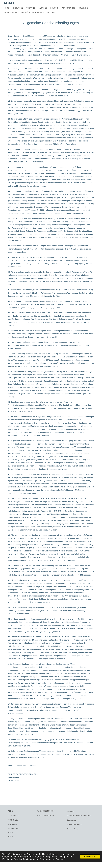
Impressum (71, 811)
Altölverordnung (72, 829)
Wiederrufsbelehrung (74, 824)
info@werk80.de (48, 815)
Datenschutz (71, 820)
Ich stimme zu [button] (90, 856)
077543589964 (48, 811)
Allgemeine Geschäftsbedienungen (79, 815)
